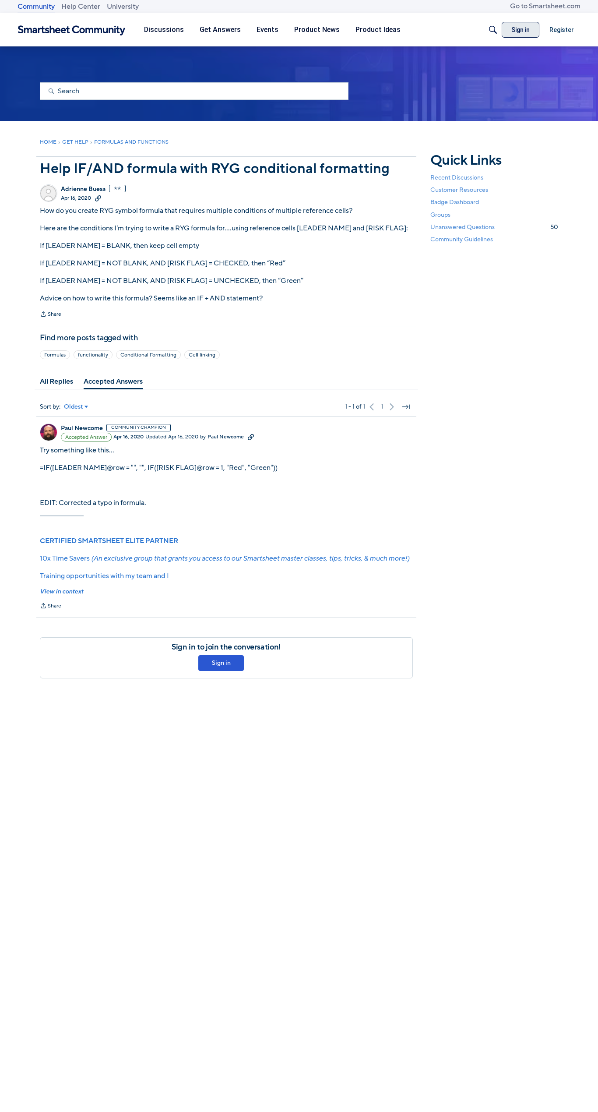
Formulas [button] (55, 354)
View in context (61, 591)
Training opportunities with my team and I (104, 576)
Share (50, 315)
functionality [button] (93, 354)
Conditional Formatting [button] (148, 354)
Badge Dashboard (454, 202)
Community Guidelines (461, 239)
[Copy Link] (98, 198)
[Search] (493, 30)
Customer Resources (459, 190)
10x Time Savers (224, 558)
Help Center (80, 6)
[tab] (56, 381)
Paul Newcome (82, 428)
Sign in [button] (221, 663)
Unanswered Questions (494, 227)
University (123, 6)
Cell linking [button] (202, 354)
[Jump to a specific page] (406, 407)
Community (36, 6)
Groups (440, 215)
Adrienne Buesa (83, 189)
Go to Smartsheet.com (545, 6)
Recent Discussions (456, 177)
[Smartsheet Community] (72, 30)
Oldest (73, 406)
